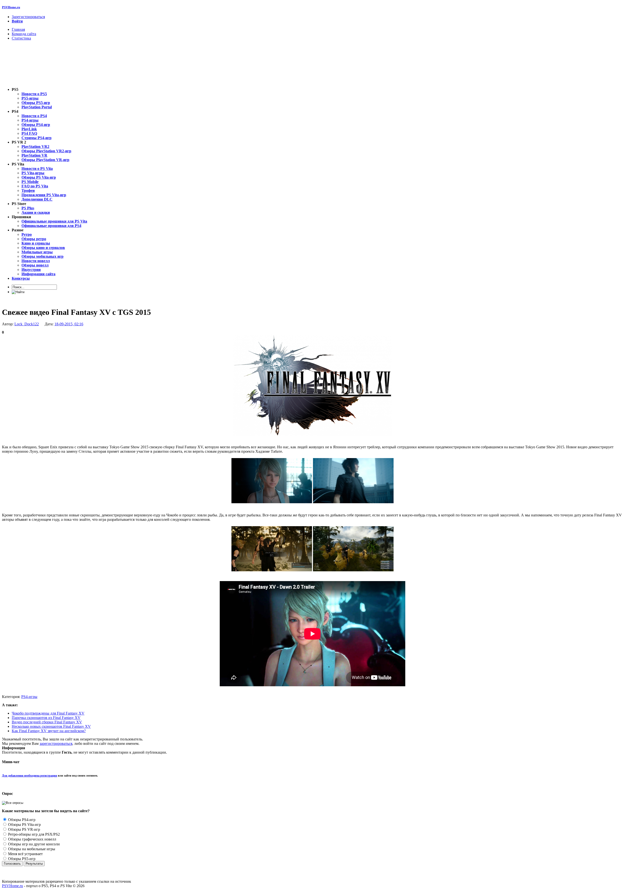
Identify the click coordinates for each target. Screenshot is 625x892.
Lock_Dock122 (26, 324)
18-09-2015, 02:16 (68, 324)
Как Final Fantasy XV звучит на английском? (49, 731)
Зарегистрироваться (28, 17)
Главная (18, 29)
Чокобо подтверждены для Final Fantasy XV (48, 713)
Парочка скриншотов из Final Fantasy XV (46, 718)
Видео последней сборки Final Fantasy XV (47, 722)
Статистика (21, 38)
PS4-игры (29, 697)
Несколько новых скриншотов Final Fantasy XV (51, 726)
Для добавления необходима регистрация (29, 775)
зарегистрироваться (56, 743)
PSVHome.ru (11, 7)
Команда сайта (24, 34)
